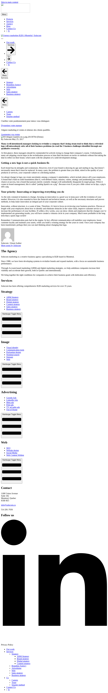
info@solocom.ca (8, 505)
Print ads (10, 405)
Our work (10, 649)
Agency (9, 24)
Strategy (15, 654)
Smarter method (18, 685)
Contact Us (11, 28)
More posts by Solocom (11, 245)
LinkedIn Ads (12, 400)
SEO (8, 448)
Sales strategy (12, 307)
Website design (12, 450)
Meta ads (10, 402)
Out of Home (11, 409)
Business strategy (13, 309)
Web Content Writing (15, 455)
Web (8, 359)
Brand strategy (12, 300)
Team (14, 682)
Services (9, 21)
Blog (8, 26)
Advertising (16, 668)
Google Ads (11, 398)
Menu (4, 14)
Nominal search (12, 355)
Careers (15, 680)
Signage (9, 357)
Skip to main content (9, 2)
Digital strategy (12, 302)
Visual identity (12, 347)
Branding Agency (19, 666)
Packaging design (13, 352)
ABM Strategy (12, 297)
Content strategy (13, 304)
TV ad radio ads (13, 407)
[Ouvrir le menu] (2, 38)
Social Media (11, 453)
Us (7, 678)
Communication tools (15, 350)
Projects (9, 19)
